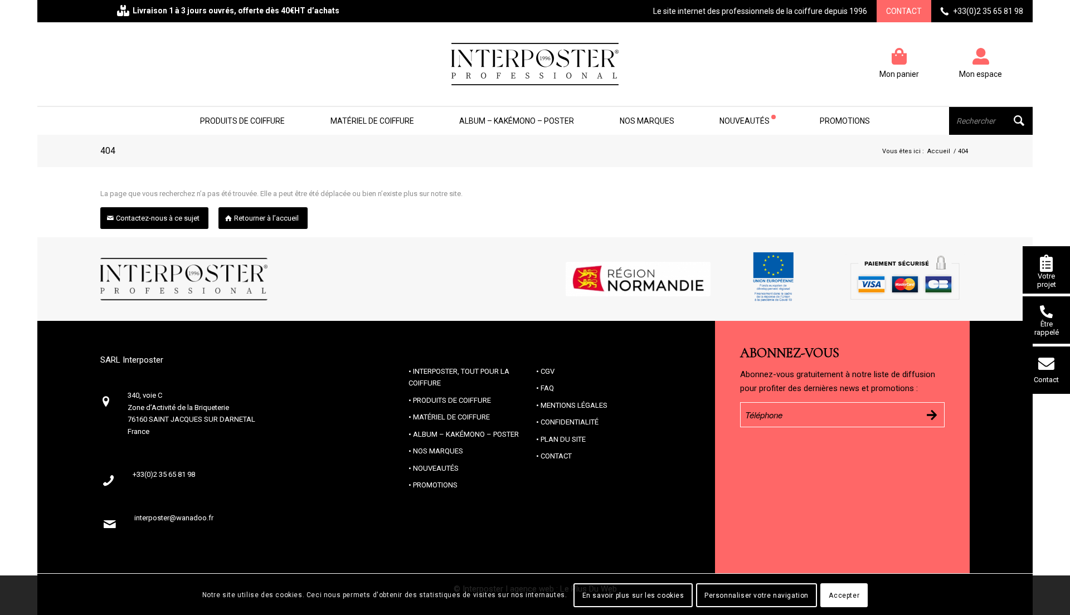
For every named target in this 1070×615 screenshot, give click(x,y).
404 (107, 150)
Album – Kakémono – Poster (466, 434)
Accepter (844, 595)
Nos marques (438, 451)
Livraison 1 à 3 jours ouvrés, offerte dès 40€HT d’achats (236, 10)
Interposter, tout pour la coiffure (458, 377)
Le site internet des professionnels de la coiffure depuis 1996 (760, 11)
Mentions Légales (574, 405)
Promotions (435, 485)
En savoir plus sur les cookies (633, 595)
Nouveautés (436, 468)
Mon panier (899, 74)
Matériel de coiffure (451, 417)
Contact (904, 11)
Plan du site (563, 439)
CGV (548, 371)
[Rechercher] (991, 121)
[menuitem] (242, 121)
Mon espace (980, 74)
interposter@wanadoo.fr (173, 518)
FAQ (547, 388)
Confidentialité (570, 422)
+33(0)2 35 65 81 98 (988, 11)
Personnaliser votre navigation (756, 595)
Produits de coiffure (452, 400)
